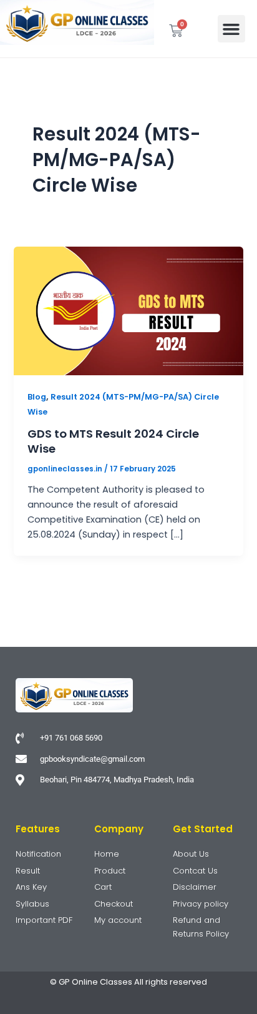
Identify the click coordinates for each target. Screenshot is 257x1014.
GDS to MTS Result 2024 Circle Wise (113, 441)
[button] (231, 28)
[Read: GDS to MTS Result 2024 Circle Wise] (128, 310)
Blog (36, 396)
